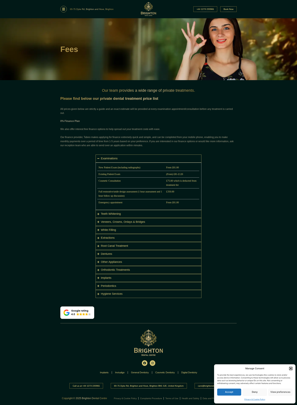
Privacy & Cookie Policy (254, 399)
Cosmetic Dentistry (165, 372)
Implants (104, 372)
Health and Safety (190, 398)
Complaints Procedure (151, 398)
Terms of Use (171, 398)
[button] (290, 368)
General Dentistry (140, 372)
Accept (229, 391)
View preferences (280, 391)
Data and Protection (212, 398)
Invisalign (120, 372)
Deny (255, 391)
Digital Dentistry (189, 372)
